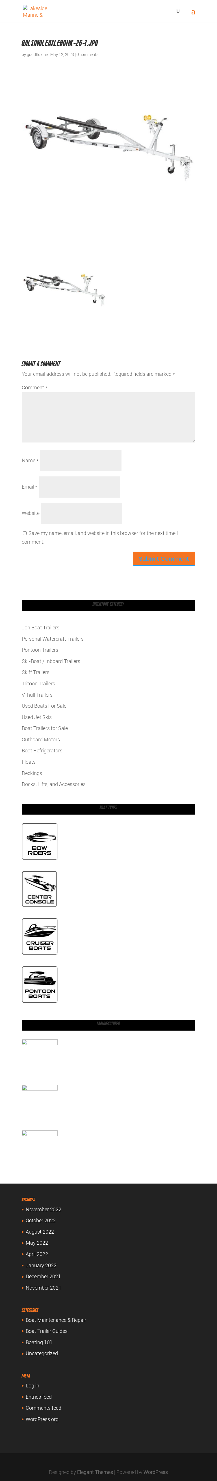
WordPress (156, 1472)
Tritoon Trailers (38, 683)
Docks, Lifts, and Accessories (54, 784)
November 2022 (43, 1209)
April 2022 (37, 1254)
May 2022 (37, 1243)
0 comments (87, 54)
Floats (29, 762)
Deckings (32, 773)
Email (30, 487)
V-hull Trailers (37, 695)
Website (31, 513)
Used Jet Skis (37, 717)
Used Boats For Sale (44, 706)
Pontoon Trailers (40, 650)
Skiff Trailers (35, 672)
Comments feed (43, 1408)
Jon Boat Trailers (40, 628)
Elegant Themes (95, 1472)
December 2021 (43, 1276)
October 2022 (41, 1220)
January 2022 (41, 1265)
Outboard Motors (41, 739)
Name (30, 460)
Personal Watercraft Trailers (53, 639)
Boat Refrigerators (42, 751)
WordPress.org (42, 1419)
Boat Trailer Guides (47, 1331)
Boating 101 (39, 1342)
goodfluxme (37, 54)
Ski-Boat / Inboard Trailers (51, 661)
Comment (34, 387)
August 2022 (40, 1232)
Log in (32, 1386)
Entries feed (39, 1397)
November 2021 (43, 1288)
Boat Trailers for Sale (45, 728)
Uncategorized (42, 1353)
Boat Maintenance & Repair (56, 1320)
